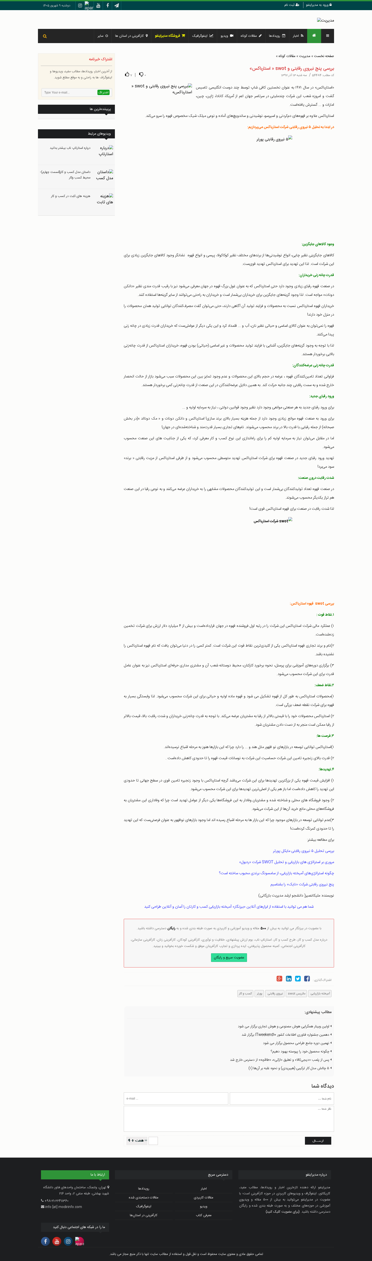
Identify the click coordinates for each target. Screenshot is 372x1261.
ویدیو (225, 36)
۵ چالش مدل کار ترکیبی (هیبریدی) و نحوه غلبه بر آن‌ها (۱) (289, 1068)
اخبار (297, 36)
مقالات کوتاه (287, 56)
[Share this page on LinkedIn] (288, 979)
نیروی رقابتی (275, 993)
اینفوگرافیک (201, 36)
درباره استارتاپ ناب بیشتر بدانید (70, 148)
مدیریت (304, 56)
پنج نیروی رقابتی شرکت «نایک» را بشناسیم (302, 884)
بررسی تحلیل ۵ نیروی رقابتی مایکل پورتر (303, 851)
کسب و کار (245, 993)
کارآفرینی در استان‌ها (143, 1215)
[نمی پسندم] (141, 74)
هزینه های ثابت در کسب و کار (70, 196)
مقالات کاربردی (203, 1197)
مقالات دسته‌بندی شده (143, 1197)
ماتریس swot (296, 993)
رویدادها (275, 36)
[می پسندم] (127, 74)
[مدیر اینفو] (325, 21)
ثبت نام (290, 5)
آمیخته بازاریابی (320, 993)
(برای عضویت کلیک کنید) (283, 1212)
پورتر (259, 993)
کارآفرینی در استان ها (130, 36)
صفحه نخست (324, 56)
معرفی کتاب (204, 1215)
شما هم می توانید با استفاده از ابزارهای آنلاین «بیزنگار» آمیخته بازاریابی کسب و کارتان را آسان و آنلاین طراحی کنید (229, 907)
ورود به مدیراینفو (317, 5)
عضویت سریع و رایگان (229, 957)
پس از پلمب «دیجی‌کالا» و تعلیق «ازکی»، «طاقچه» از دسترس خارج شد (280, 1060)
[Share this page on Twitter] (297, 979)
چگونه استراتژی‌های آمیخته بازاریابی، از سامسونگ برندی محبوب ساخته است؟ (276, 873)
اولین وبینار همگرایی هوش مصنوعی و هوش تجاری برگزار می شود (284, 1027)
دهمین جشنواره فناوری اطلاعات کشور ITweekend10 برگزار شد (286, 1035)
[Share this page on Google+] (279, 979)
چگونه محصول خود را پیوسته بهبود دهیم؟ (300, 1052)
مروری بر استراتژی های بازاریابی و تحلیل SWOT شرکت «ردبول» (286, 862)
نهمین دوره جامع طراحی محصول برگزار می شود (296, 1043)
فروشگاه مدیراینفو (168, 36)
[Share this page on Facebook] (307, 979)
